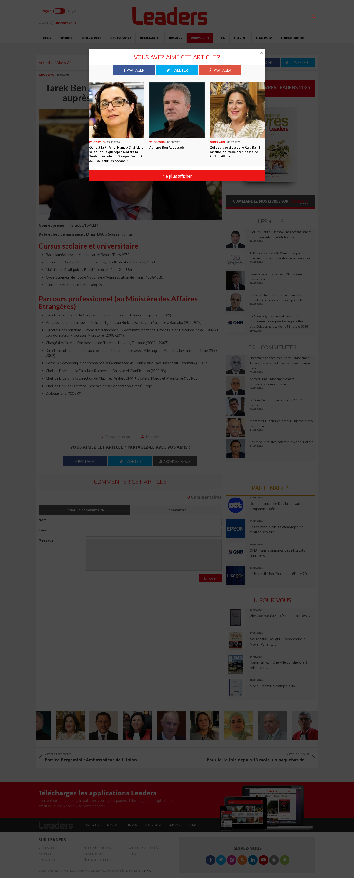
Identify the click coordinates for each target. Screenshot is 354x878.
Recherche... (237, 15)
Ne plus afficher (177, 176)
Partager (135, 70)
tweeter (179, 70)
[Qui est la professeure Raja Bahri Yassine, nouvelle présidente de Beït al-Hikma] (237, 110)
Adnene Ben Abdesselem (168, 147)
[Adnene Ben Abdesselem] (177, 110)
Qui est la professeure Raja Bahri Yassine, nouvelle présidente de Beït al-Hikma (235, 151)
